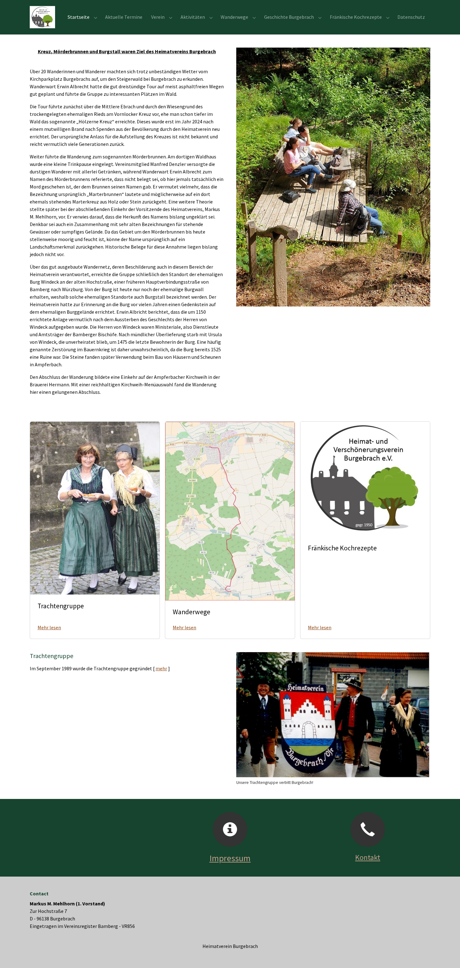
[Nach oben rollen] (446, 954)
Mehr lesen (49, 627)
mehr (161, 668)
